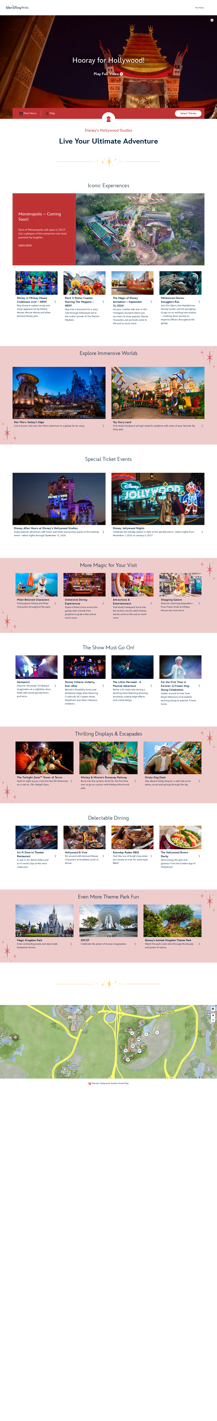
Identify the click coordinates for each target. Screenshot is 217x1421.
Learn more (25, 245)
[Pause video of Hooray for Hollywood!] (212, 20)
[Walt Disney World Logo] (17, 7)
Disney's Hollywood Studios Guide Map (110, 1083)
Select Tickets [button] (188, 113)
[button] (108, 73)
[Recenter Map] (213, 1009)
